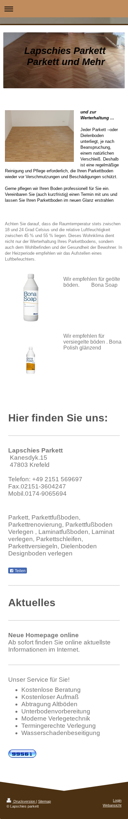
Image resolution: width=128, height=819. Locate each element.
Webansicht (112, 805)
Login (117, 800)
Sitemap (44, 801)
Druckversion (24, 801)
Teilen (20, 571)
